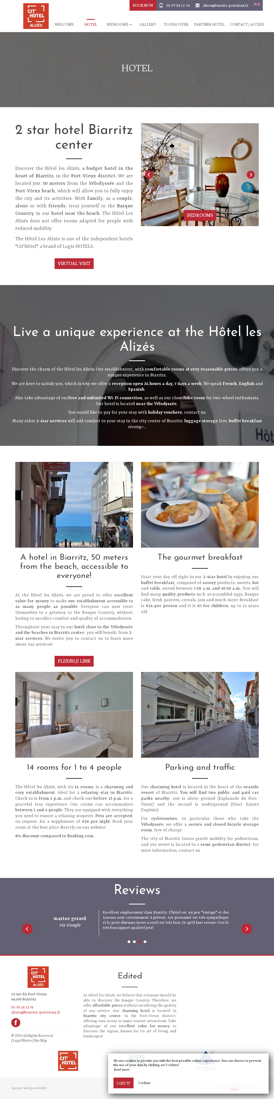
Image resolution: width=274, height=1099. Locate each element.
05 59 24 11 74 (178, 5)
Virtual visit (74, 263)
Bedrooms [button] (118, 24)
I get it (123, 1083)
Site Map (40, 1040)
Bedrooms (200, 214)
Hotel (91, 24)
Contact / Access (247, 24)
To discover (176, 24)
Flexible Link (74, 660)
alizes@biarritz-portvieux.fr (225, 5)
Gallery (147, 24)
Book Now (143, 5)
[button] (257, 5)
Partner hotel (209, 24)
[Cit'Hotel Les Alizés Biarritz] (34, 16)
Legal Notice (22, 1040)
